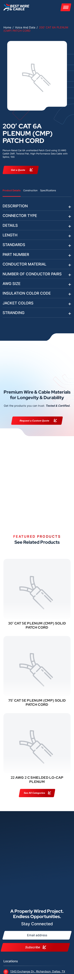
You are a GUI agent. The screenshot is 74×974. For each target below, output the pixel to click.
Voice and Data (25, 27)
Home (7, 27)
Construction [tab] (30, 190)
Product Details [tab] (12, 190)
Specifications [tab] (48, 190)
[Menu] (65, 7)
